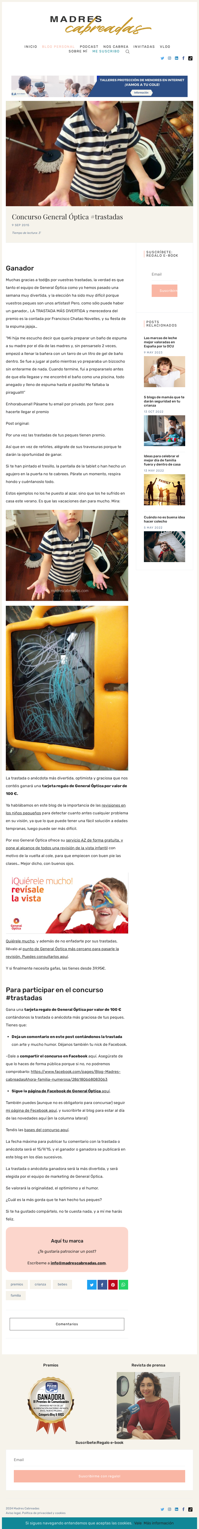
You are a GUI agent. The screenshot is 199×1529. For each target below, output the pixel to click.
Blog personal (58, 47)
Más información (159, 1523)
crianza (40, 1284)
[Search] (127, 51)
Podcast (89, 47)
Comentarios (67, 1324)
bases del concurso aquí (46, 1130)
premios (17, 1284)
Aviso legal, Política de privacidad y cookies (36, 1513)
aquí (69, 1091)
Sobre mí (78, 51)
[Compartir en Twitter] (92, 1285)
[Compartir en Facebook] (102, 1285)
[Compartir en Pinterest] (113, 1285)
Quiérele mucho (20, 941)
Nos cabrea (116, 47)
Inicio (31, 47)
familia (16, 1295)
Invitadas (144, 47)
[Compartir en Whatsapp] (123, 1285)
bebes (62, 1284)
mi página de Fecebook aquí (31, 1110)
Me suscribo (106, 51)
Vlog (165, 47)
